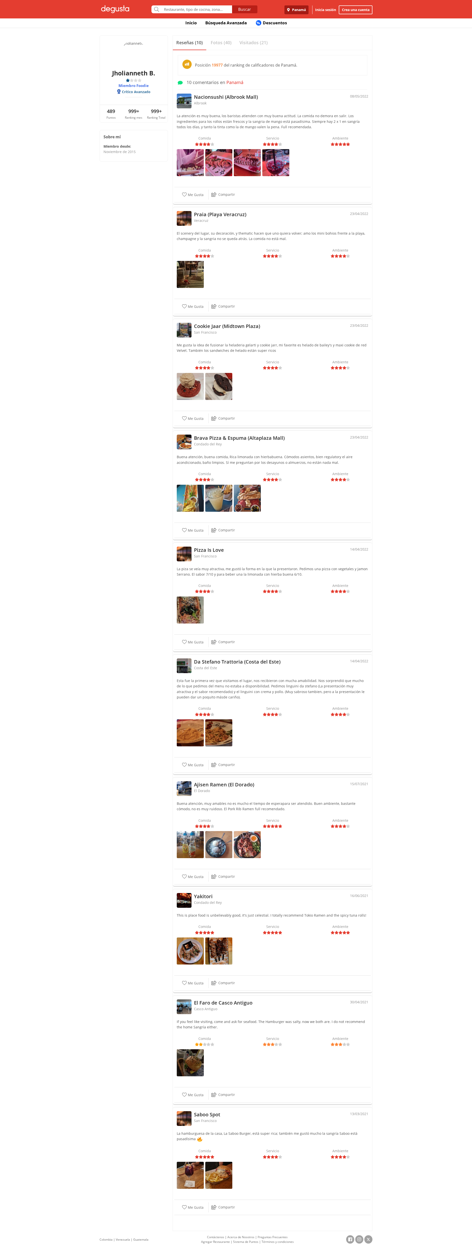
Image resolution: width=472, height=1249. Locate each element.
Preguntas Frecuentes (273, 1237)
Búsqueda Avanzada (226, 23)
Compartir (226, 194)
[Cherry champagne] (190, 274)
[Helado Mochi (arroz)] (218, 844)
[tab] (189, 43)
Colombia (106, 1239)
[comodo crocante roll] (190, 162)
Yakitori (203, 896)
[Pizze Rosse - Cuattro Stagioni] (190, 609)
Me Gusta (195, 194)
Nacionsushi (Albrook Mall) (226, 97)
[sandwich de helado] (218, 385)
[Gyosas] (190, 950)
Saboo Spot (207, 1114)
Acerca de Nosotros (240, 1237)
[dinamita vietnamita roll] (247, 162)
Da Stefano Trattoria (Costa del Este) (237, 661)
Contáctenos (215, 1237)
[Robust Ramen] (247, 844)
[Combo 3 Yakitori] (218, 950)
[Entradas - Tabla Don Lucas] (247, 498)
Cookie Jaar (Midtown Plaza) (227, 326)
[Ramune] (190, 844)
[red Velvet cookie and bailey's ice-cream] (190, 385)
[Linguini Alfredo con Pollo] (190, 732)
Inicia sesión (325, 9)
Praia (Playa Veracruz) (220, 214)
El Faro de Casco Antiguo (223, 1002)
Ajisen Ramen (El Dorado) (224, 784)
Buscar (244, 9)
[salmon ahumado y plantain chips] (190, 498)
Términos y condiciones (278, 1242)
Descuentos (272, 23)
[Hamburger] (190, 1062)
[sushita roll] (218, 162)
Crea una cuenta (355, 9)
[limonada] (218, 498)
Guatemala (140, 1239)
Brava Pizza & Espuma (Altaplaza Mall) (239, 438)
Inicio (191, 23)
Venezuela (123, 1239)
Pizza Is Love (209, 550)
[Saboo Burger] (218, 1175)
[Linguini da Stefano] (218, 732)
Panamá (298, 9)
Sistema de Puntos (245, 1242)
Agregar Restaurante (215, 1242)
